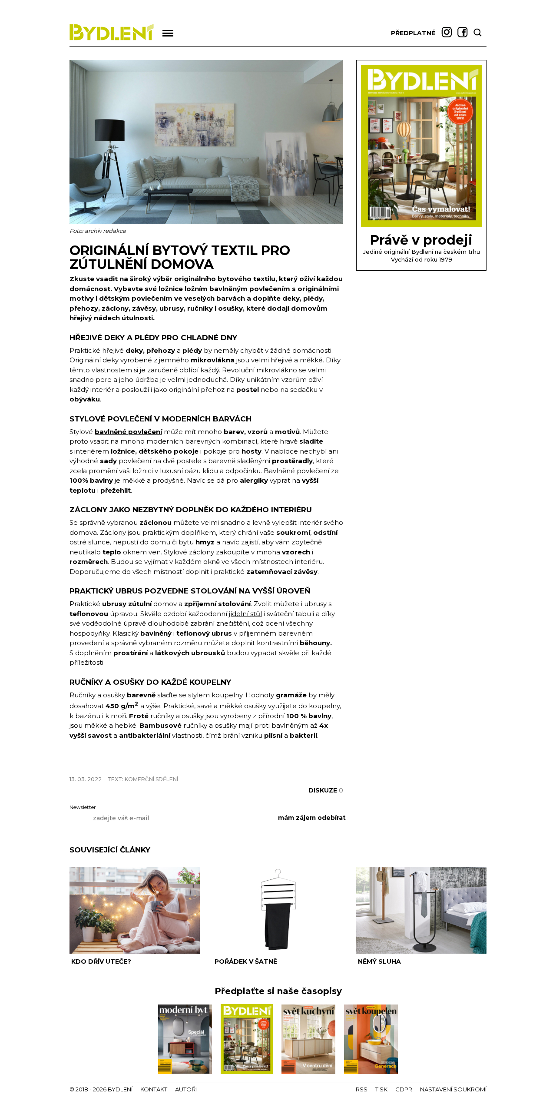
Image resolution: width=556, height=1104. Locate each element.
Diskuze (325, 790)
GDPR (403, 1089)
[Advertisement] (171, 764)
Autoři (186, 1089)
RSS (361, 1089)
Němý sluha (379, 961)
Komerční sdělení (151, 779)
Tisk (381, 1089)
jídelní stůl (245, 614)
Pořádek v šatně (246, 961)
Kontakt (153, 1089)
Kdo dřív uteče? (101, 961)
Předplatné (413, 33)
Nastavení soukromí (453, 1089)
